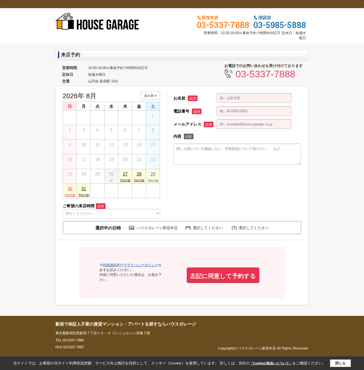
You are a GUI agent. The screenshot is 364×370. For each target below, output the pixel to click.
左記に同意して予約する (223, 276)
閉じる (340, 363)
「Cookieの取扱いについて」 (271, 363)
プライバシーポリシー (141, 265)
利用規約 (110, 265)
